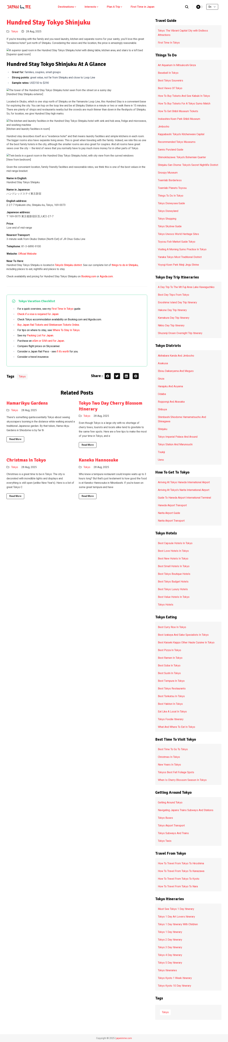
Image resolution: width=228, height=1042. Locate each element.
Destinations (66, 7)
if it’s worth (63, 352)
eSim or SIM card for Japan (48, 341)
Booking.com (88, 276)
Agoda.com (106, 276)
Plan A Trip (113, 7)
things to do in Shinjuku (125, 265)
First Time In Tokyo (62, 309)
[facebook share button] (108, 376)
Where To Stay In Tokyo (66, 330)
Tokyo (14, 32)
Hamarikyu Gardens (27, 403)
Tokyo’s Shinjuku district (68, 265)
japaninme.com (124, 1038)
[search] (187, 7)
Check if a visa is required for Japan (38, 314)
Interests (90, 7)
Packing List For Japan (40, 336)
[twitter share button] (117, 376)
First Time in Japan (142, 7)
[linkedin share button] (126, 376)
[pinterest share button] (136, 376)
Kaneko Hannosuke (98, 460)
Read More (15, 439)
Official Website (27, 254)
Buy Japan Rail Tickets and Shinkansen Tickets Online (48, 325)
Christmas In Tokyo (26, 460)
